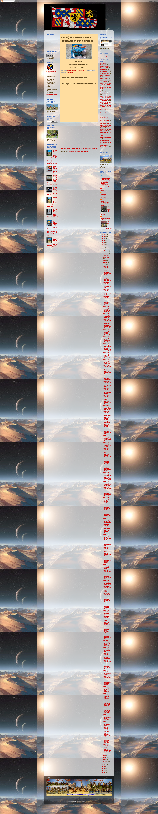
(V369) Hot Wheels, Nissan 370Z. (107, 474)
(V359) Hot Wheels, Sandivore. (106, 531)
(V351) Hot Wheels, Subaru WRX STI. (107, 576)
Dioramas (103, 69)
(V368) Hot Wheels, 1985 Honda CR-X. (107, 478)
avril (104, 755)
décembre (106, 251)
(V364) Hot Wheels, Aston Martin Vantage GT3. (106, 501)
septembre (106, 257)
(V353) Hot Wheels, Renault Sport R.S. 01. (107, 566)
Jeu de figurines (104, 73)
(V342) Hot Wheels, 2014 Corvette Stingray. (106, 630)
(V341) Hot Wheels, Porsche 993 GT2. (107, 636)
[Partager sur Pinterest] (94, 70)
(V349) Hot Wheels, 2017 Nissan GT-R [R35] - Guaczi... (107, 589)
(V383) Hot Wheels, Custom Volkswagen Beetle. (107, 391)
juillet (105, 262)
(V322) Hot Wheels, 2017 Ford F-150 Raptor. (107, 751)
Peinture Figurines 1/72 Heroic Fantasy (106, 106)
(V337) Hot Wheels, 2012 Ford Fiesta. (107, 662)
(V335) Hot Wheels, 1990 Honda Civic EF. (107, 672)
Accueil (79, 148)
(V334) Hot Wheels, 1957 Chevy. (107, 678)
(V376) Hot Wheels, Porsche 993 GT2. (107, 431)
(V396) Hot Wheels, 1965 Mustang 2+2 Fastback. (107, 315)
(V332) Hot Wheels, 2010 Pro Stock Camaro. (106, 689)
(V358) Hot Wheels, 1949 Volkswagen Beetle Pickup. (107, 538)
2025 (103, 236)
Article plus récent (68, 148)
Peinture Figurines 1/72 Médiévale (105, 113)
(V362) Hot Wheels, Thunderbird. (107, 514)
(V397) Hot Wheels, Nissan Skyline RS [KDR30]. (106, 309)
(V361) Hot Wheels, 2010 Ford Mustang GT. (107, 520)
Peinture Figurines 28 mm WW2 (105, 130)
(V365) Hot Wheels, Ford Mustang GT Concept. (107, 493)
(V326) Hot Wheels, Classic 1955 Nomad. (107, 729)
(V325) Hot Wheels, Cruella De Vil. (106, 735)
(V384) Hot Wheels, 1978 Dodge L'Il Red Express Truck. (107, 384)
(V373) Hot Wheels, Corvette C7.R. (106, 450)
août (104, 260)
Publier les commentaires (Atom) (78, 151)
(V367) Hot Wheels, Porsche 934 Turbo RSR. (107, 483)
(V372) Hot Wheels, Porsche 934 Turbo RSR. (107, 456)
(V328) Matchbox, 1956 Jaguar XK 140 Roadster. (107, 717)
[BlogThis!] (89, 70)
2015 (103, 770)
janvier (105, 761)
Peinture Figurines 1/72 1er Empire (105, 96)
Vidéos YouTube (104, 140)
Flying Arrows (108, 223)
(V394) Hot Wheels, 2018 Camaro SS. (107, 326)
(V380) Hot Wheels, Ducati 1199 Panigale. (107, 407)
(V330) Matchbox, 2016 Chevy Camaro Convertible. (107, 704)
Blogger (88, 801)
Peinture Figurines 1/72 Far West (105, 103)
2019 (103, 249)
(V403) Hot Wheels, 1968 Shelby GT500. (107, 274)
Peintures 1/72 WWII (105, 132)
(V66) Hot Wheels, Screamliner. (55, 169)
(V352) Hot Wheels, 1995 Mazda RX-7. (107, 572)
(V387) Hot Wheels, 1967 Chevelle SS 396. (107, 367)
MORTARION (104, 197)
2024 (103, 238)
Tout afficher (109, 228)
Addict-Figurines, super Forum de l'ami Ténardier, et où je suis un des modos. (105, 180)
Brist (102, 190)
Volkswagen (69, 72)
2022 (103, 242)
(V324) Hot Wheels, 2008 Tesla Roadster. (106, 740)
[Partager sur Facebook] (93, 70)
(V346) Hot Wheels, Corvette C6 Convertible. (107, 606)
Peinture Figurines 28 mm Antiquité (105, 122)
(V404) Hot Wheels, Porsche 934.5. (106, 268)
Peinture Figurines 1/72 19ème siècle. (105, 92)
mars (104, 757)
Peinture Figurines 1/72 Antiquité (105, 99)
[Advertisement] (79, 135)
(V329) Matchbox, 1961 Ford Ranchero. (106, 710)
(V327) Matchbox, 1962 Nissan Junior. (107, 723)
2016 (103, 768)
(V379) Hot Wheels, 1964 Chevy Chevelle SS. (107, 413)
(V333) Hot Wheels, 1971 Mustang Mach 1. (107, 682)
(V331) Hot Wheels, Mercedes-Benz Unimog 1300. (106, 697)
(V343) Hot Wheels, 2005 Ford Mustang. (106, 624)
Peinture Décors (104, 78)
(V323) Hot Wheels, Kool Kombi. (107, 746)
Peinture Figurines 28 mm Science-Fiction (105, 126)
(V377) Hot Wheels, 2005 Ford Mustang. (106, 426)
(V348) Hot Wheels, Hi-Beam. (106, 595)
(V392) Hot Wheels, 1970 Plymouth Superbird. (106, 339)
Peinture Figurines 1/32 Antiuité (105, 80)
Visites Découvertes (105, 142)
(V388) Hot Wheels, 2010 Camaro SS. (107, 361)
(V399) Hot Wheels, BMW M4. (106, 298)
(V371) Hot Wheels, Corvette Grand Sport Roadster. (107, 462)
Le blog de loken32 (103, 195)
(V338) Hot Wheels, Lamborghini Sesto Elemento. (107, 656)
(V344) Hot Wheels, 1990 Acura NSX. (106, 618)
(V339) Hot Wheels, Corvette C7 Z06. (106, 649)
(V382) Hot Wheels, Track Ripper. (106, 397)
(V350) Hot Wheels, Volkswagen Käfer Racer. (107, 582)
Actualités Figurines (103, 64)
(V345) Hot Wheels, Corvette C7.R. (106, 612)
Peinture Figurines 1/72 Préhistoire (105, 116)
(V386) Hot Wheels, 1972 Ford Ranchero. (107, 373)
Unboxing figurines (105, 137)
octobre (105, 255)
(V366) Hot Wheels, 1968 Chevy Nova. (107, 489)
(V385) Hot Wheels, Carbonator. (107, 378)
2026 (103, 234)
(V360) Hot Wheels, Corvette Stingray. (106, 526)
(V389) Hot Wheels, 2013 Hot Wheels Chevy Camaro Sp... (107, 355)
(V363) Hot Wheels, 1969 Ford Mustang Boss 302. (106, 508)
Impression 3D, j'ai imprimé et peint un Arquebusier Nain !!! (51, 233)
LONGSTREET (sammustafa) (105, 185)
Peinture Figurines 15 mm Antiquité (105, 119)
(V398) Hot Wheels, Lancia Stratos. (106, 302)
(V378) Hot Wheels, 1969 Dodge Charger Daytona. (107, 420)
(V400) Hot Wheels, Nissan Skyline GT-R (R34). (107, 292)
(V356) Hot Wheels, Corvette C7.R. (106, 549)
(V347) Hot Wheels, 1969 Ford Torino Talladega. (107, 600)
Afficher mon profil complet (51, 94)
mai (104, 264)
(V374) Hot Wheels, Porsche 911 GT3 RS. (107, 444)
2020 (103, 247)
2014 (103, 772)
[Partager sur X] (91, 70)
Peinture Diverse (105, 75)
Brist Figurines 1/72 (52, 72)
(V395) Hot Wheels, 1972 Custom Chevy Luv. (107, 321)
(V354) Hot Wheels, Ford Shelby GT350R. (107, 560)
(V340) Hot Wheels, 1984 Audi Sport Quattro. (106, 643)
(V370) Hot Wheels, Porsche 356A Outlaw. (107, 468)
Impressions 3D (104, 71)
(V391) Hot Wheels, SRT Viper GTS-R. (107, 345)
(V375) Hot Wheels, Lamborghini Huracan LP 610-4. (107, 438)
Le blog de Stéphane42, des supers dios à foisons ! (105, 203)
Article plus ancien (90, 148)
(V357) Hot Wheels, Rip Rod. (107, 544)
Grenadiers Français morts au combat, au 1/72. (51, 162)
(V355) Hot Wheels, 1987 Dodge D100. (107, 555)
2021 (103, 245)
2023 (103, 240)
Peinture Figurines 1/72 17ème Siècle (105, 83)
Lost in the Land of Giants (105, 219)
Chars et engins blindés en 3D (104, 67)
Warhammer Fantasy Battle (104, 146)
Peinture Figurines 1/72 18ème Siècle (105, 88)
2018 (103, 764)
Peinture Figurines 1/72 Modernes (105, 110)
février (105, 759)
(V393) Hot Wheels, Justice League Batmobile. (107, 332)
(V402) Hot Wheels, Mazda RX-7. (107, 279)
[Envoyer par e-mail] (88, 70)
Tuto (101, 135)
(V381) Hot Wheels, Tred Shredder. (107, 402)
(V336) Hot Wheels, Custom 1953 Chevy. (107, 666)
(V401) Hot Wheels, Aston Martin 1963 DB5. (107, 285)
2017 (103, 766)
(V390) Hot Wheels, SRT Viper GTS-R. (107, 349)
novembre (106, 253)
